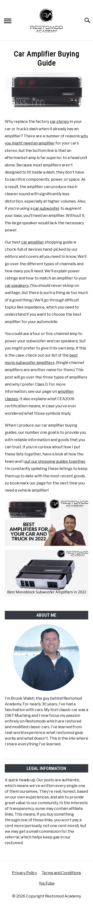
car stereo (59, 121)
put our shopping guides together (54, 461)
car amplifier (32, 242)
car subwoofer (46, 208)
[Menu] (7, 21)
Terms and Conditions (61, 873)
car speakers (17, 285)
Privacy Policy (24, 873)
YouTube (47, 883)
